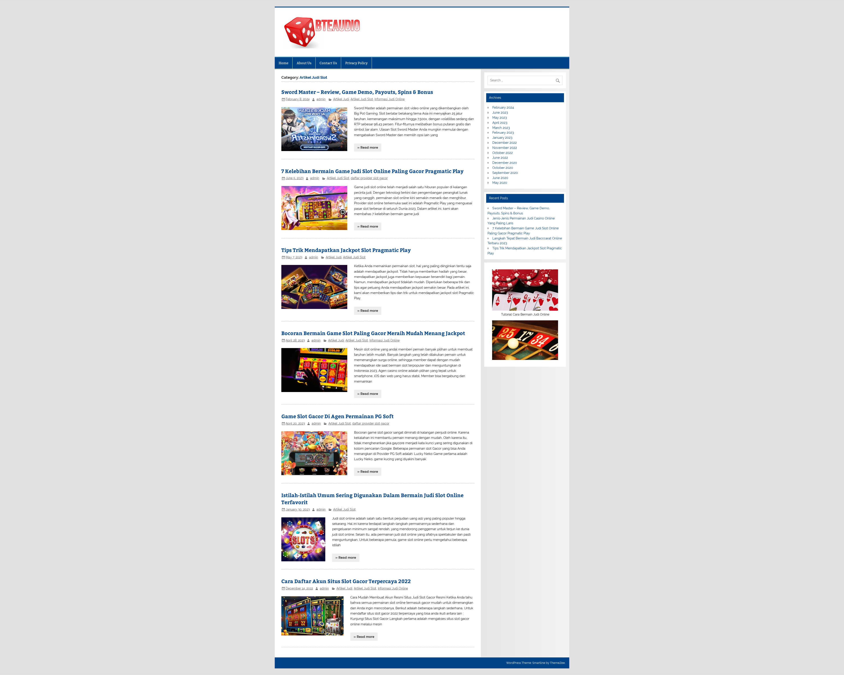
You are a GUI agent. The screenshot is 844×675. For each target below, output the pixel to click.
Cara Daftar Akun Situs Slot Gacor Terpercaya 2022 (346, 581)
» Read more (367, 148)
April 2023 (499, 123)
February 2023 (503, 133)
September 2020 (505, 173)
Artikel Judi (341, 99)
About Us (304, 63)
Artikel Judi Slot (362, 99)
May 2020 (499, 183)
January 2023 (502, 138)
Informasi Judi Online (390, 99)
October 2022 (502, 153)
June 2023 (500, 113)
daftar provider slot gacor (369, 178)
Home (283, 63)
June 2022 (500, 158)
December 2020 (504, 163)
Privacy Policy (356, 63)
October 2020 (502, 168)
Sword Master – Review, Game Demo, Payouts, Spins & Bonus (357, 91)
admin (321, 99)
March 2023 (501, 128)
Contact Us (328, 63)
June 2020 (500, 178)
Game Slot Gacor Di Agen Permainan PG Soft (337, 416)
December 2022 (504, 143)
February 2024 (503, 107)
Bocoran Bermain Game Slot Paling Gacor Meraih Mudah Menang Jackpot (373, 333)
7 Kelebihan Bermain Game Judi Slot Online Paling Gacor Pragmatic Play (372, 171)
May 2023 (499, 118)
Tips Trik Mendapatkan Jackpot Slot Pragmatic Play (346, 249)
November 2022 (504, 148)
